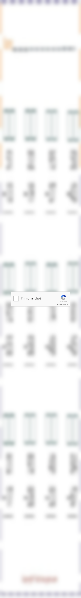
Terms (65, 304)
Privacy (59, 304)
